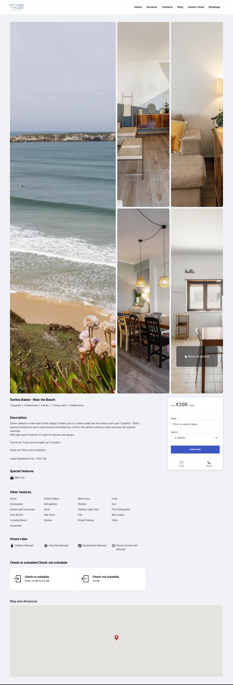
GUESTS (174, 432)
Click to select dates (185, 424)
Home (138, 7)
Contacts (167, 7)
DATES (173, 419)
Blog (180, 7)
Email (181, 466)
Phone (209, 466)
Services (151, 7)
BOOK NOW (195, 449)
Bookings (214, 7)
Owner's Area (196, 7)
